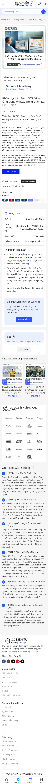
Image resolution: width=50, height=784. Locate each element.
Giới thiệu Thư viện (10, 673)
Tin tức (5, 691)
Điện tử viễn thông (10, 720)
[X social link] (13, 186)
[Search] (43, 11)
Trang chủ (5, 19)
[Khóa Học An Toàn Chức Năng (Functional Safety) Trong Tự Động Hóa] (12, 374)
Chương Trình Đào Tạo (22, 19)
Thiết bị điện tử (8, 745)
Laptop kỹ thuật (8, 754)
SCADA (25, 119)
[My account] (44, 3)
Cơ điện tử (6, 707)
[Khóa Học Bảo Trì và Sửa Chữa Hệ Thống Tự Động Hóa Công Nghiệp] (35, 374)
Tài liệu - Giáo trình (10, 763)
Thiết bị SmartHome (10, 750)
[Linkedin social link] (19, 186)
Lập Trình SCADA (13, 119)
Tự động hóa (7, 711)
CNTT (4, 729)
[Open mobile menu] (3, 3)
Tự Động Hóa (41, 19)
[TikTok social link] (22, 661)
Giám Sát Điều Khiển (16, 116)
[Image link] (16, 640)
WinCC (5, 122)
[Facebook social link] (9, 186)
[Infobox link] (19, 473)
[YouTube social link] (18, 661)
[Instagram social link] (8, 661)
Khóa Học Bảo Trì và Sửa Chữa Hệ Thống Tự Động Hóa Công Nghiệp (35, 390)
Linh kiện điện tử (9, 741)
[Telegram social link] (22, 186)
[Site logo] (23, 3)
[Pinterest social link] (16, 186)
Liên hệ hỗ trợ (8, 677)
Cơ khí (4, 725)
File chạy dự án (8, 759)
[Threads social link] (13, 661)
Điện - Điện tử (8, 716)
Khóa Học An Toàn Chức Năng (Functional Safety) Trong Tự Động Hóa (12, 390)
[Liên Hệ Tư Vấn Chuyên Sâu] (4, 382)
